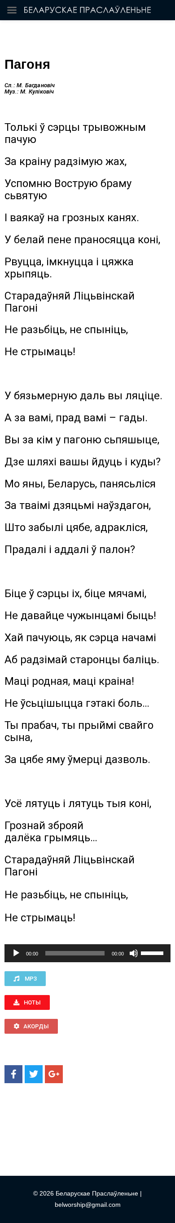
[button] (25, 978)
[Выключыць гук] (133, 953)
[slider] (153, 952)
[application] (87, 953)
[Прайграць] (16, 953)
